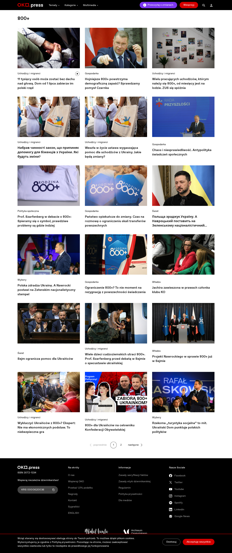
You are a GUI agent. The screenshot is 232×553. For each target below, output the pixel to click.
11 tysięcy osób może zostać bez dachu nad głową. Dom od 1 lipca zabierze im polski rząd (46, 83)
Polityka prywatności (130, 494)
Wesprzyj (188, 5)
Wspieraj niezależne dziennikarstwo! (38, 480)
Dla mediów (125, 500)
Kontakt (72, 500)
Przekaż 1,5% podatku (80, 487)
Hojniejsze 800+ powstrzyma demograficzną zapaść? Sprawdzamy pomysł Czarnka (112, 83)
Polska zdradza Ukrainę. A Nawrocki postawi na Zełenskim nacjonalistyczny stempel (46, 290)
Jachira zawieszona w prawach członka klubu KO (181, 290)
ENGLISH (73, 513)
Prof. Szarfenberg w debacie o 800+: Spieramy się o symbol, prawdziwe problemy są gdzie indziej (44, 221)
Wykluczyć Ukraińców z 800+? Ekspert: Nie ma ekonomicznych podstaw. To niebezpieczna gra (46, 427)
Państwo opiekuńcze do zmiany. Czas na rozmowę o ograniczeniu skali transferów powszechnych (115, 221)
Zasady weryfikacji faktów (133, 475)
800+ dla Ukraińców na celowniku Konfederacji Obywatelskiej (109, 427)
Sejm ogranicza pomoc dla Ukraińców (45, 359)
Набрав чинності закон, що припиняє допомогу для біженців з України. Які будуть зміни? (48, 152)
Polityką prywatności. (64, 542)
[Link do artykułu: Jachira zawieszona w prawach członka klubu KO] (183, 255)
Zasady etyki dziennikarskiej (135, 481)
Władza (156, 282)
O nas (71, 475)
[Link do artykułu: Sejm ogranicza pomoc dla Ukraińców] (49, 325)
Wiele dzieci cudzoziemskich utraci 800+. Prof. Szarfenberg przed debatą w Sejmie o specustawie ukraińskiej (115, 358)
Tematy (53, 5)
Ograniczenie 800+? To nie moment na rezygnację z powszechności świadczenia (115, 290)
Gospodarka (91, 73)
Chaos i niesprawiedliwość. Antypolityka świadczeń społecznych (181, 152)
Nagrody (73, 494)
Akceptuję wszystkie (199, 542)
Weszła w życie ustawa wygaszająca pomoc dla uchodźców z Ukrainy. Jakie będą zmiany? (113, 152)
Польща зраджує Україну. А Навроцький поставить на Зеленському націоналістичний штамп (178, 221)
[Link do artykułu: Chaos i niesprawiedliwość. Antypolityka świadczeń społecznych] (183, 118)
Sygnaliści (74, 506)
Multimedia (89, 5)
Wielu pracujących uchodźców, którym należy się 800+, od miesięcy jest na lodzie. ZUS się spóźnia (180, 83)
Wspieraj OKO (76, 481)
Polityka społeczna (28, 211)
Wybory (22, 280)
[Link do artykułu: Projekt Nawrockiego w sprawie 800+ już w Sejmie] (183, 324)
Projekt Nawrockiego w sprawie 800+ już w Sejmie (182, 359)
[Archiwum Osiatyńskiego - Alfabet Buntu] (96, 531)
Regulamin (125, 487)
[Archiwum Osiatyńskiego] (135, 532)
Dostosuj (171, 542)
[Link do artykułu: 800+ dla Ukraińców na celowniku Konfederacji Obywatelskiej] (116, 393)
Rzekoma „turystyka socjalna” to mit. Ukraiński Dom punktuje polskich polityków (179, 427)
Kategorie (70, 5)
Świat (155, 211)
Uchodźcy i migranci (29, 73)
